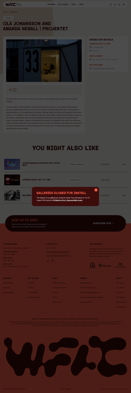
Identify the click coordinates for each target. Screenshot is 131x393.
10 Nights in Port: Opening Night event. (68, 200)
